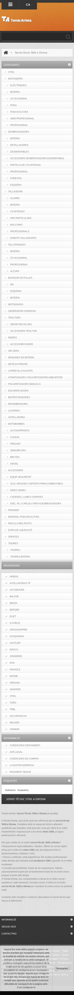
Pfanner (13, 510)
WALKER (14, 722)
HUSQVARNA (17, 636)
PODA (13, 105)
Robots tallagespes (23, 238)
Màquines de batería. (21, 357)
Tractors (14, 317)
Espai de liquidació (20, 530)
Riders (12, 337)
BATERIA (15, 92)
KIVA (12, 663)
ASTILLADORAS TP (20, 583)
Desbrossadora (18, 131)
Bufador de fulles (20, 278)
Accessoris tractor (23, 331)
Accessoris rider (21, 344)
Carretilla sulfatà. (20, 370)
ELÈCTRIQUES (18, 85)
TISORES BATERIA (20, 556)
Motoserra (15, 78)
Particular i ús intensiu (25, 165)
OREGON (15, 682)
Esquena (15, 185)
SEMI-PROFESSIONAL (22, 118)
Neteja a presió (18, 364)
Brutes (15, 457)
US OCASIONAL (18, 98)
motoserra (10, 790)
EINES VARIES (18, 490)
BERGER (14, 609)
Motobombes (16, 424)
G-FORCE (15, 623)
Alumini (15, 198)
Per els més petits (20, 523)
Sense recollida (21, 324)
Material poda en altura (23, 517)
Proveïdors (11, 565)
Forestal (16, 178)
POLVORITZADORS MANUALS (24, 384)
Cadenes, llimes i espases (26, 497)
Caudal (15, 437)
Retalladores (19, 145)
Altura (14, 271)
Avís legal (16, 752)
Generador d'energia (22, 311)
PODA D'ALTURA (19, 112)
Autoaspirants (19, 430)
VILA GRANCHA (18, 716)
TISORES (13, 543)
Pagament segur (20, 772)
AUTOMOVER (17, 590)
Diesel (14, 463)
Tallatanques (17, 244)
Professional (19, 171)
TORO (13, 702)
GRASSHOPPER (18, 629)
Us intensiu (17, 211)
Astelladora (16, 417)
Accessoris (15, 470)
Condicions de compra (24, 758)
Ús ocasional (18, 258)
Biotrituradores (19, 397)
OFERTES (13, 536)
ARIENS (14, 576)
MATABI (14, 676)
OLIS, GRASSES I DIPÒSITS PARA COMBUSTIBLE (36, 483)
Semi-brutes (18, 450)
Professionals (19, 231)
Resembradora (18, 404)
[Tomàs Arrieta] (17, 19)
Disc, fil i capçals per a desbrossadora (35, 503)
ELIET (13, 616)
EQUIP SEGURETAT (20, 477)
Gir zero (13, 351)
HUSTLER (15, 643)
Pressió (15, 443)
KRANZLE (15, 669)
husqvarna (22, 790)
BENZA (13, 603)
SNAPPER (15, 689)
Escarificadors (18, 390)
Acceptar (62, 968)
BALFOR (14, 596)
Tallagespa (15, 191)
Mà (12, 284)
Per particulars (20, 218)
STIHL (11, 72)
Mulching (16, 224)
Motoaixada (15, 304)
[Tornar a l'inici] (6, 52)
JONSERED (16, 656)
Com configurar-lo (26, 987)
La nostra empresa (22, 765)
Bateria (15, 138)
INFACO (14, 649)
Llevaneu (14, 410)
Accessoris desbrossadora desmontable (37, 158)
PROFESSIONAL (19, 125)
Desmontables (19, 151)
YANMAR (14, 729)
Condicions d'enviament (25, 745)
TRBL (13, 709)
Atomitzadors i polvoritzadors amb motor (35, 377)
